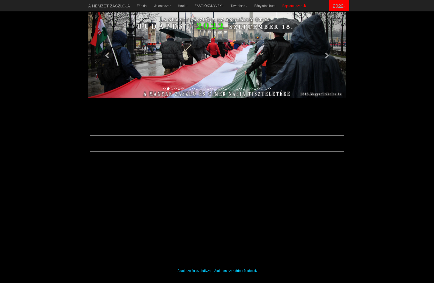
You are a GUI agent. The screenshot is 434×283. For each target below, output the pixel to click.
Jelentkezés (162, 5)
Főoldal (142, 5)
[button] (107, 55)
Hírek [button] (182, 5)
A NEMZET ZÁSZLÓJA (109, 6)
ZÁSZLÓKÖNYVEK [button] (208, 5)
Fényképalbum (265, 5)
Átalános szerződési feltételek (235, 270)
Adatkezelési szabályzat (194, 270)
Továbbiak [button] (238, 5)
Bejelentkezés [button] (292, 5)
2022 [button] (338, 5)
